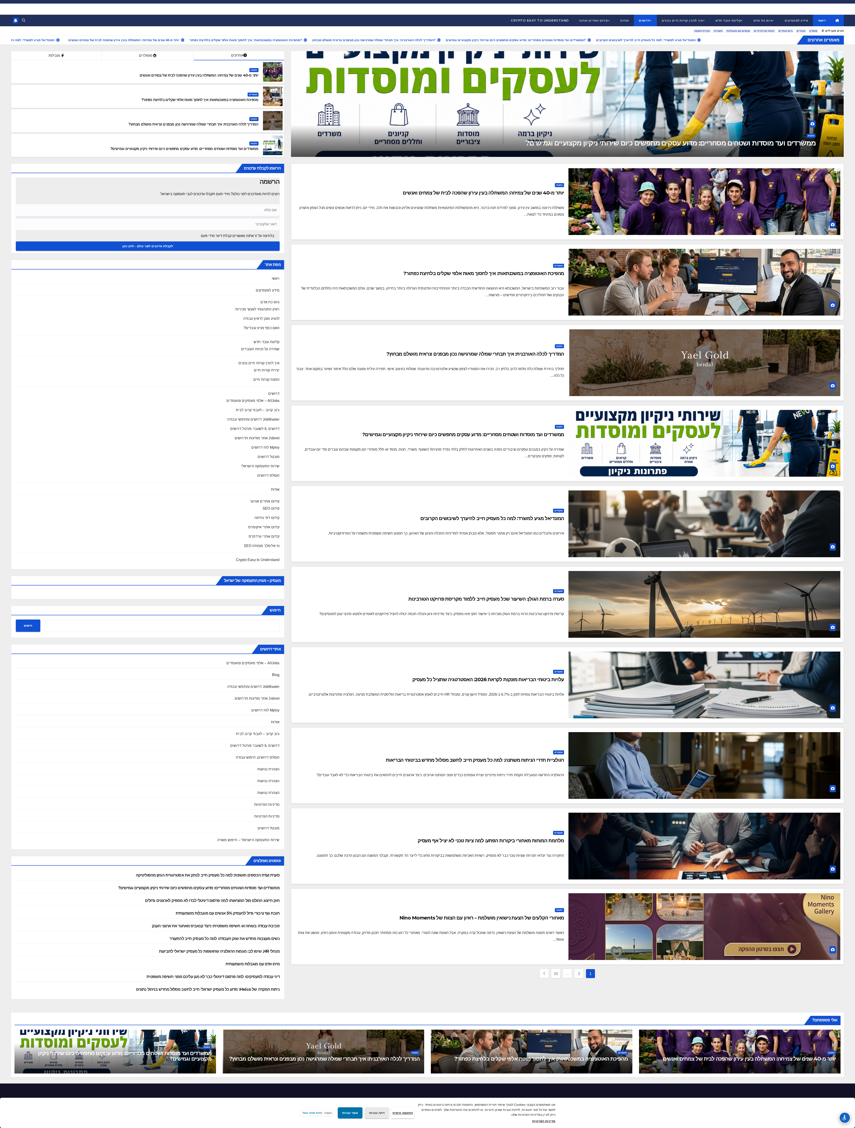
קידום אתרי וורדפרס (264, 536)
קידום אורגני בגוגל (312, 1113)
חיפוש (275, 610)
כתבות (254, 70)
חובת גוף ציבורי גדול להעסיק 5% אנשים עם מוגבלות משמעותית (228, 913)
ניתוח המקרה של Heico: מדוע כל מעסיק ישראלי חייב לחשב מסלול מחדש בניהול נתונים (208, 989)
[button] (23, 20)
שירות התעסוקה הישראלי (260, 466)
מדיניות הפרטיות (267, 804)
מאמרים (810, 135)
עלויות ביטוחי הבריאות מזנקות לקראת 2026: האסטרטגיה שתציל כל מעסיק (488, 679)
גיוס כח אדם (762, 20)
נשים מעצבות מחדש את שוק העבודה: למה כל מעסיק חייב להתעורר (224, 938)
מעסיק (813, 30)
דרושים (644, 20)
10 (556, 973)
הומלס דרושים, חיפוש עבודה (258, 757)
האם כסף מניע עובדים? (262, 328)
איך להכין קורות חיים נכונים (682, 20)
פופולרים (146, 55)
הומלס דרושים (268, 475)
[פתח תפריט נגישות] (845, 1118)
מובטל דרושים (268, 457)
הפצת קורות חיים (266, 379)
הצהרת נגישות (268, 769)
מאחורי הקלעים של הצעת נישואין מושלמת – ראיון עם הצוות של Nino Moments (481, 918)
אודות (624, 20)
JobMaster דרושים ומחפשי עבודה (253, 419)
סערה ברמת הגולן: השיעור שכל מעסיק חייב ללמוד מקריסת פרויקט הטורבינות (486, 599)
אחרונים (237, 55)
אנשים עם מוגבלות (738, 30)
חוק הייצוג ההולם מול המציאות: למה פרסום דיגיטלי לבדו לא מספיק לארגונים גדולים (212, 900)
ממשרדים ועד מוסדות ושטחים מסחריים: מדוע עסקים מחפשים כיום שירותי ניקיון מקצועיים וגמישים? (184, 149)
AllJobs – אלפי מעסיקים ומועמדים (252, 401)
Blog (276, 675)
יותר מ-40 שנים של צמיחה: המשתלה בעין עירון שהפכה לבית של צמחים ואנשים (199, 75)
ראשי (822, 20)
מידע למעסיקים (796, 20)
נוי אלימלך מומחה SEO (262, 546)
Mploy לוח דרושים (265, 447)
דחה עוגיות (377, 1113)
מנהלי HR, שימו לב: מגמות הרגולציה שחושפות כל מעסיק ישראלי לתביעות (219, 951)
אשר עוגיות (350, 1113)
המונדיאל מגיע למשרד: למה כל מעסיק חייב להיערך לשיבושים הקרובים (492, 518)
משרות (718, 30)
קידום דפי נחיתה (267, 518)
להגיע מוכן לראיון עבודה (261, 318)
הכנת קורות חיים (764, 30)
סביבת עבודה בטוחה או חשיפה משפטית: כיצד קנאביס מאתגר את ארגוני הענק (216, 925)
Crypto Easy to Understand (540, 20)
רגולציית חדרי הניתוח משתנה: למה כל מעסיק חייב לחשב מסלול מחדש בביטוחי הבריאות (475, 760)
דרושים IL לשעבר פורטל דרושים (255, 429)
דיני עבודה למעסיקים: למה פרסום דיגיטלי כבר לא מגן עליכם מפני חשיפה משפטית (213, 976)
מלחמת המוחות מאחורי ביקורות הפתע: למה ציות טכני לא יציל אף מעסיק (491, 841)
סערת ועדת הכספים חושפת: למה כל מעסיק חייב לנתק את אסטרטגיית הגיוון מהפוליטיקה (208, 875)
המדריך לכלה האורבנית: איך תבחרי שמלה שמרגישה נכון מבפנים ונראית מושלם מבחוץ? (193, 124)
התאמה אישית (403, 1113)
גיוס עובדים (785, 30)
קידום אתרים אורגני (593, 20)
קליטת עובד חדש (728, 20)
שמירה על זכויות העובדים (260, 349)
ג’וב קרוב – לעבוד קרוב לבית (257, 410)
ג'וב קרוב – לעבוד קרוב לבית (257, 734)
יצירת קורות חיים (266, 370)
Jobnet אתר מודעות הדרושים (257, 438)
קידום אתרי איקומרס (264, 527)
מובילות (55, 55)
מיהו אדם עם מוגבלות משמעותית (253, 964)
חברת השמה (702, 30)
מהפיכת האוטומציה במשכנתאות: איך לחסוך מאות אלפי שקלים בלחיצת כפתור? (700, 143)
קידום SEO (271, 508)
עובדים (801, 30)
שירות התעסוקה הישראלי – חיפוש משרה (248, 840)
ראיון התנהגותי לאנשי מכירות (257, 309)
